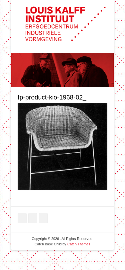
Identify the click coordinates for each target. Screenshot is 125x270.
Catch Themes (78, 244)
